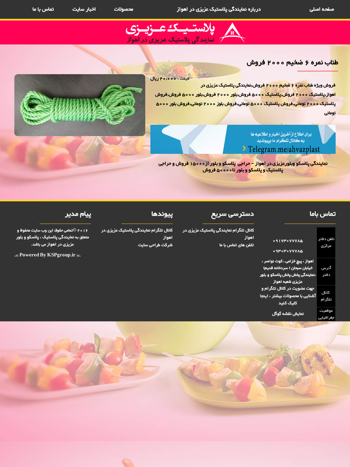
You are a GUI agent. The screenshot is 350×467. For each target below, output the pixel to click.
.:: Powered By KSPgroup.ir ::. (47, 255)
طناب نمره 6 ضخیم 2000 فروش (123, 152)
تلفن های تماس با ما (236, 245)
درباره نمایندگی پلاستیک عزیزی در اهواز (219, 9)
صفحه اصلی (322, 9)
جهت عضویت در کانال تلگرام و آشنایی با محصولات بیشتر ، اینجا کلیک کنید (288, 295)
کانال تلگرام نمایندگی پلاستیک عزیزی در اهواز (218, 234)
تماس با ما (43, 9)
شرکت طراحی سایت (155, 245)
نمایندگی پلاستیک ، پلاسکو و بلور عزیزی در (45, 241)
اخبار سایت (84, 9)
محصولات (123, 9)
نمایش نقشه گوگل (288, 314)
